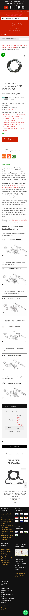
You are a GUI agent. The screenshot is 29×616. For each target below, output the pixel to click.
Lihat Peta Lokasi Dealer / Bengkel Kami (20, 575)
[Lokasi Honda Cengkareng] (21, 556)
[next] (25, 485)
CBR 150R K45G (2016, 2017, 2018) (13, 122)
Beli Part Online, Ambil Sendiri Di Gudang (6, 551)
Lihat (6, 7)
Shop (8, 45)
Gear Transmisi (11, 47)
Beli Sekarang (10, 139)
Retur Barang (5, 561)
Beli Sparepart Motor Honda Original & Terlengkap (7, 537)
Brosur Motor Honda (7, 520)
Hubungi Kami (5, 555)
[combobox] (14, 18)
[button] (2, 34)
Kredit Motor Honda (7, 531)
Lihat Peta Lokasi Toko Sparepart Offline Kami (6, 608)
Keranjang (26, 11)
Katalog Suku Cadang (7, 529)
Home (3, 45)
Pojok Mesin (4, 533)
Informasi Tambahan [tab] (10, 406)
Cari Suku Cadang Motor (8, 38)
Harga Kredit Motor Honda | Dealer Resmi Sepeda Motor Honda (14, 15)
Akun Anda (19, 11)
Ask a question (14, 446)
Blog (2, 518)
